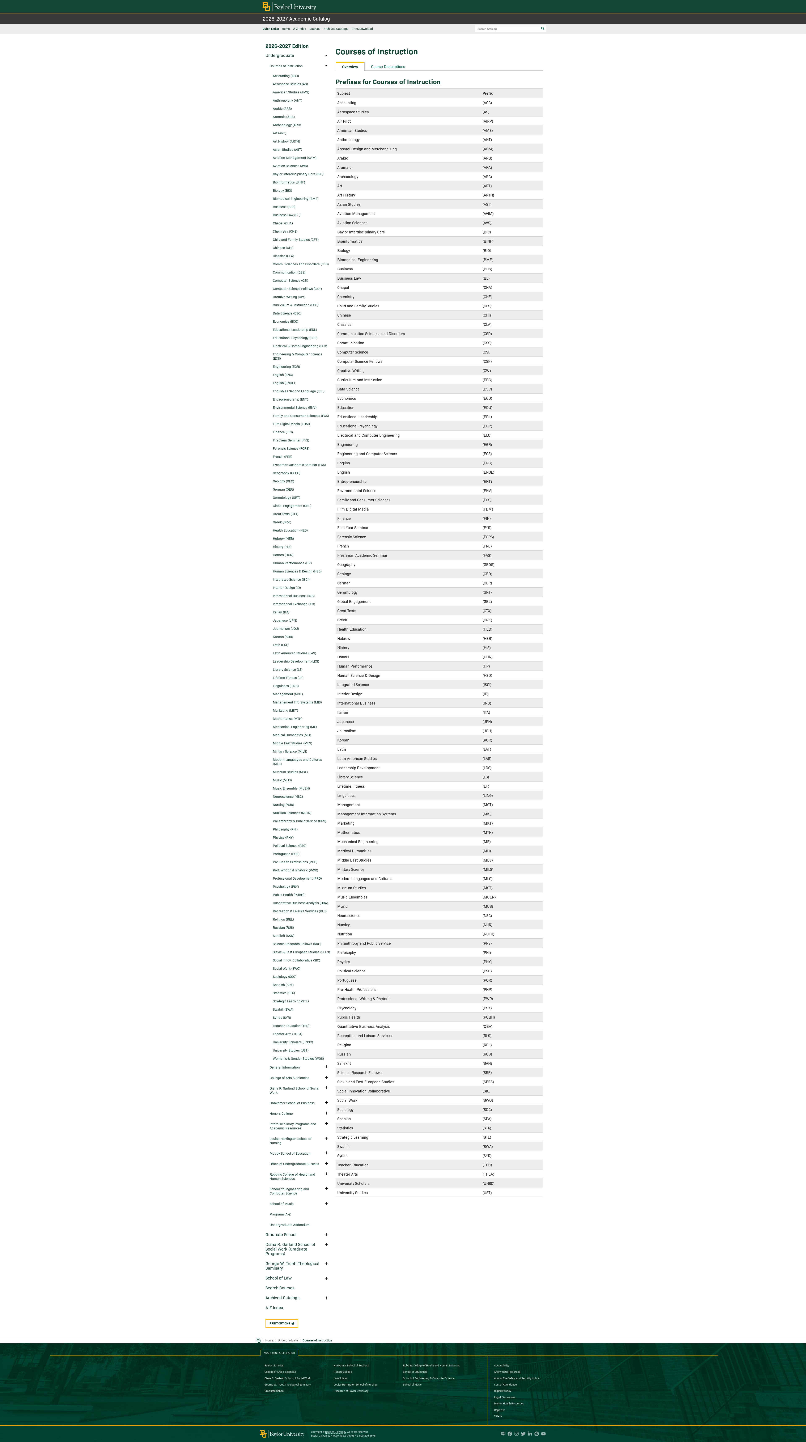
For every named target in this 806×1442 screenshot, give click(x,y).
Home (286, 28)
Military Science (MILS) (290, 751)
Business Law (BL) (286, 214)
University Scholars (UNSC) (293, 1042)
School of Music (281, 1203)
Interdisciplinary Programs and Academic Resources (293, 1125)
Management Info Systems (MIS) (297, 702)
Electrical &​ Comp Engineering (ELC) (300, 345)
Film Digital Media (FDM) (291, 423)
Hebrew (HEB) (283, 538)
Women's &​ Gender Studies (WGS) (298, 1058)
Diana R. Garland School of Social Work (294, 1090)
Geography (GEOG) (286, 472)
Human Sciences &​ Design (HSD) (297, 571)
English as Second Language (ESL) (298, 391)
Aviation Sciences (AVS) (290, 165)
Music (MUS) (282, 780)
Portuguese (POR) (286, 853)
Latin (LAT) (281, 644)
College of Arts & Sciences (280, 1371)
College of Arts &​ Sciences (289, 1077)
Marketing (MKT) (285, 710)
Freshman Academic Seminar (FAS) (299, 464)
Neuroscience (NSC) (288, 796)
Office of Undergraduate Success (294, 1163)
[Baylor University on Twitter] (522, 1434)
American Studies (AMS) (291, 92)
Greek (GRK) (282, 522)
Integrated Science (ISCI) (291, 579)
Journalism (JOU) (286, 628)
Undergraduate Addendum (290, 1224)
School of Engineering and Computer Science (289, 1191)
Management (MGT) (288, 694)
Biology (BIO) (282, 190)
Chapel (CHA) (283, 223)
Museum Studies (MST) (290, 771)
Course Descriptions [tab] (388, 66)
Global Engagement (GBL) (292, 505)
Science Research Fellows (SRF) (297, 943)
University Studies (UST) (291, 1050)
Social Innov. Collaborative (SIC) (296, 960)
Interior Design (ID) (287, 587)
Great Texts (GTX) (285, 513)
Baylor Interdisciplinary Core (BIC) (298, 174)
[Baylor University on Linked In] (529, 1434)
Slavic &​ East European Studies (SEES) (301, 952)
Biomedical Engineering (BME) (295, 198)
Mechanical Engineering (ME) (295, 726)
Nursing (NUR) (283, 804)
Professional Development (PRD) (297, 878)
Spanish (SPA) (283, 984)
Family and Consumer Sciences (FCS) (301, 415)
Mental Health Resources (509, 1403)
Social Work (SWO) (286, 968)
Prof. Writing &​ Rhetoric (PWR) (295, 870)
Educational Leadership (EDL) (295, 329)
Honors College (281, 1113)
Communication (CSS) (289, 272)
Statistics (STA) (284, 992)
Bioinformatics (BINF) (289, 182)
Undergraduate (280, 55)
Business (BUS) (284, 206)
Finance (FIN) (283, 432)
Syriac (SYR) (282, 1017)
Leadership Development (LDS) (296, 661)
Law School (340, 1378)
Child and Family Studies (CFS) (296, 239)
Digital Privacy (502, 1390)
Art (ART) (279, 133)
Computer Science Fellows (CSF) (297, 288)
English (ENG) (283, 374)
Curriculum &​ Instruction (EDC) (295, 305)
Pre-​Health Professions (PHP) (295, 861)
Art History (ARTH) (286, 141)
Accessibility (501, 1365)
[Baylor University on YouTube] (542, 1434)
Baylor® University (335, 1431)
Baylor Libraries (273, 1365)
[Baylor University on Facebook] (508, 1434)
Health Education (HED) (290, 530)
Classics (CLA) (283, 255)
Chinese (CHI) (283, 247)
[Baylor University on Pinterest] (535, 1434)
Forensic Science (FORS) (291, 448)
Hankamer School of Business (292, 1102)
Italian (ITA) (281, 612)
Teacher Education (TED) (291, 1025)
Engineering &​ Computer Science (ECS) (297, 356)
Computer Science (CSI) (290, 280)
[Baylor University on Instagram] (515, 1434)
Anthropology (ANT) (287, 100)
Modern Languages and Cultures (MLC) (297, 761)
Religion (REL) (283, 919)
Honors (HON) (283, 554)
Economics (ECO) (285, 321)
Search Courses (280, 1287)
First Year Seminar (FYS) (291, 440)
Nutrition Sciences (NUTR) (292, 812)
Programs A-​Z (280, 1214)
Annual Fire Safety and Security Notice (516, 1378)
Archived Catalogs (336, 28)
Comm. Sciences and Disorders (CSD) (301, 264)
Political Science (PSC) (289, 845)
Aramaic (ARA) (284, 116)
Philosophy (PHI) (285, 829)
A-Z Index (299, 28)
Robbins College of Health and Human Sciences (292, 1176)
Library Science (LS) (287, 669)
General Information (285, 1067)
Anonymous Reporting (507, 1371)
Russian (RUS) (283, 927)
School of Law (279, 1278)
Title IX (498, 1416)
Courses (314, 28)
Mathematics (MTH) (287, 718)
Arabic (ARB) (282, 108)
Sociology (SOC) (284, 976)
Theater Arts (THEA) (287, 1033)
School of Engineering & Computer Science (428, 1378)
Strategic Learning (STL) (291, 1001)
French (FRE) (282, 456)
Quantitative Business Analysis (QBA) (300, 902)
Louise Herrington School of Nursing (290, 1140)
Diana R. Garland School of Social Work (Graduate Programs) (290, 1248)
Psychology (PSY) (286, 886)
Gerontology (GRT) (286, 497)
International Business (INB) (294, 595)
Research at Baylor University (351, 1390)
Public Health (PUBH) (288, 894)
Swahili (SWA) (283, 1009)
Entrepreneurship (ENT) (290, 399)
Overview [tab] (350, 66)
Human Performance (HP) (292, 563)
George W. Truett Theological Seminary (292, 1265)
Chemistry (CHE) (285, 231)
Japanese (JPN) (285, 620)
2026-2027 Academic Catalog (296, 18)
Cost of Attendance (505, 1384)
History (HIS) (282, 546)
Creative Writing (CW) (289, 296)
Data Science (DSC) (287, 313)
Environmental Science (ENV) (295, 407)
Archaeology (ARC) (287, 124)
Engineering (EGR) (286, 366)
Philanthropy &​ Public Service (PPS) (299, 821)
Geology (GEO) (283, 481)
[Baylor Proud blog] (502, 1434)
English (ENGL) (284, 382)
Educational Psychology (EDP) (295, 337)
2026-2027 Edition (287, 45)
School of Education (415, 1371)
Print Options (280, 1323)
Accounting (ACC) (286, 75)
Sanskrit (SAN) (283, 935)
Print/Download (362, 28)
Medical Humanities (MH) (292, 734)
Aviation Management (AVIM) (295, 157)
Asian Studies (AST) (287, 149)
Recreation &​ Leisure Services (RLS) (300, 911)
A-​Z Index (274, 1307)
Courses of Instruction (286, 65)
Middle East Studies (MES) (292, 743)
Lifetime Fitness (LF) (288, 677)
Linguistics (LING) (286, 685)
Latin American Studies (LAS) (294, 653)
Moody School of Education (290, 1153)
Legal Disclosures (504, 1397)
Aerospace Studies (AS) (290, 83)
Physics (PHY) (283, 837)
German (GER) (283, 489)
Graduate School (281, 1234)
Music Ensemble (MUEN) (291, 788)
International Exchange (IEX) (294, 603)
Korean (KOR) (283, 636)
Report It (499, 1410)
